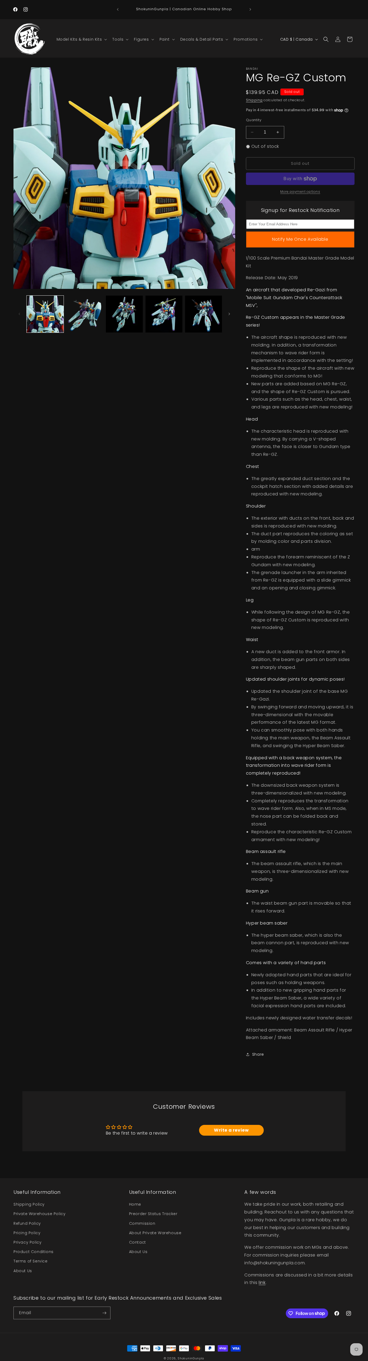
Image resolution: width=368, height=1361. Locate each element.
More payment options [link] (300, 191)
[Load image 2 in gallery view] (84, 314)
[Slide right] (229, 314)
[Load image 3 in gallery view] (124, 314)
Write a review (231, 1130)
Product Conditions (33, 1251)
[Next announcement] (250, 9)
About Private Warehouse (155, 1233)
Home (135, 1204)
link (262, 1282)
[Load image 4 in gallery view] (163, 314)
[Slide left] (19, 314)
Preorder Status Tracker (153, 1213)
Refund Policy (27, 1223)
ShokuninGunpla (191, 1358)
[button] (81, 39)
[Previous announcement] (118, 9)
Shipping (254, 100)
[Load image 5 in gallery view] (203, 314)
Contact (137, 1242)
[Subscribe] (104, 1313)
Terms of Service (30, 1261)
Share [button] (258, 1054)
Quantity (253, 120)
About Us (22, 1270)
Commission (142, 1223)
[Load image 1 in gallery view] (45, 314)
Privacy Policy (27, 1242)
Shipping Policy (29, 1204)
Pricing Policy (26, 1233)
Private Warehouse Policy (39, 1213)
